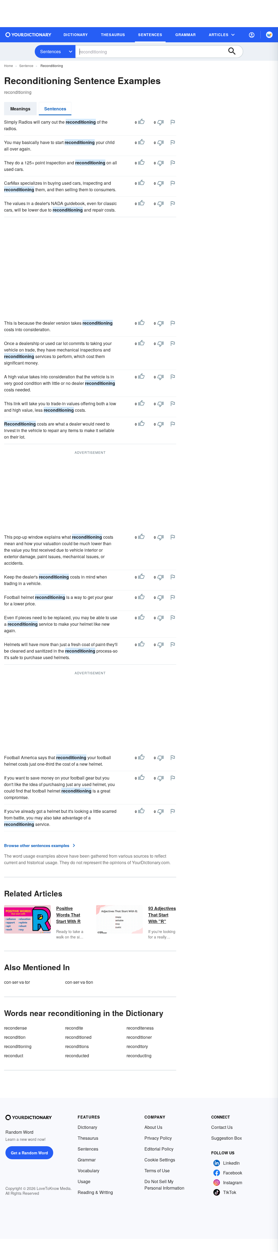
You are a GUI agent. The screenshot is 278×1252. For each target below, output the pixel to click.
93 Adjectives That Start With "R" (162, 914)
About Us (153, 1127)
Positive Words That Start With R (68, 914)
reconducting (139, 1055)
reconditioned (78, 1037)
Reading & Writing (95, 1192)
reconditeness (140, 1028)
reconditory (137, 1046)
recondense (15, 1028)
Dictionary (87, 1127)
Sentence (26, 65)
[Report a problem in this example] (172, 122)
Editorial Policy (158, 1149)
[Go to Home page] (28, 34)
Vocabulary (88, 1170)
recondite (74, 1028)
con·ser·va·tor (17, 982)
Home (8, 65)
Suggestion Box (226, 1138)
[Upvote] (141, 122)
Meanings (20, 109)
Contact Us (222, 1127)
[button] (251, 34)
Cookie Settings (159, 1160)
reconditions (77, 1046)
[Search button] (234, 52)
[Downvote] (160, 122)
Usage (84, 1181)
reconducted (77, 1055)
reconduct (13, 1055)
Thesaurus (88, 1138)
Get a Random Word (29, 1152)
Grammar (87, 1160)
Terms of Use (157, 1170)
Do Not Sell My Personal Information (164, 1184)
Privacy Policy (158, 1138)
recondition (15, 1037)
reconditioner (139, 1037)
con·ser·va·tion (79, 982)
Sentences (50, 51)
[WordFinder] (269, 34)
